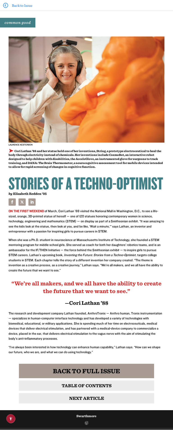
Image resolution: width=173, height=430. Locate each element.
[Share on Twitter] (22, 202)
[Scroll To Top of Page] (168, 397)
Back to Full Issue (86, 371)
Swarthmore (86, 416)
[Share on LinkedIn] (32, 202)
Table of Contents (87, 385)
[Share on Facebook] (12, 202)
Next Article (86, 398)
